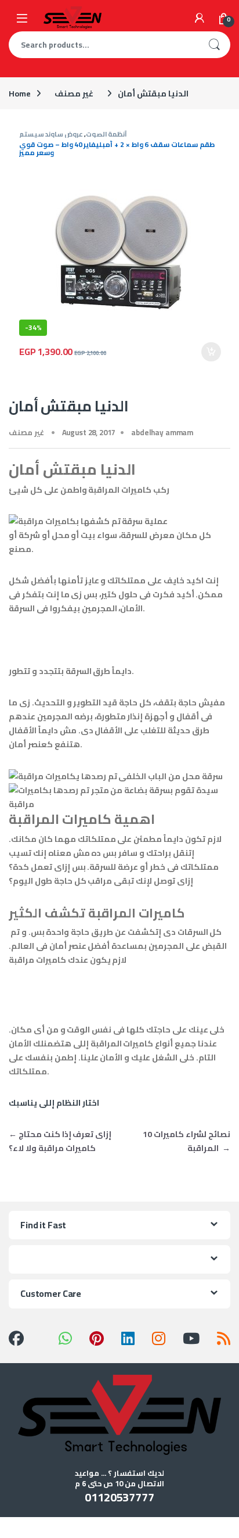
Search (214, 44)
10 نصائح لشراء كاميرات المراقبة (186, 1141)
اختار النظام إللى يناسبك (54, 1102)
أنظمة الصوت (107, 134)
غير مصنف (74, 93)
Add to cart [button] (211, 352)
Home (19, 93)
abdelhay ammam (162, 432)
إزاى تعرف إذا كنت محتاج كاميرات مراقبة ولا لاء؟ (60, 1141)
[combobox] (103, 44)
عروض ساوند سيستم (51, 134)
